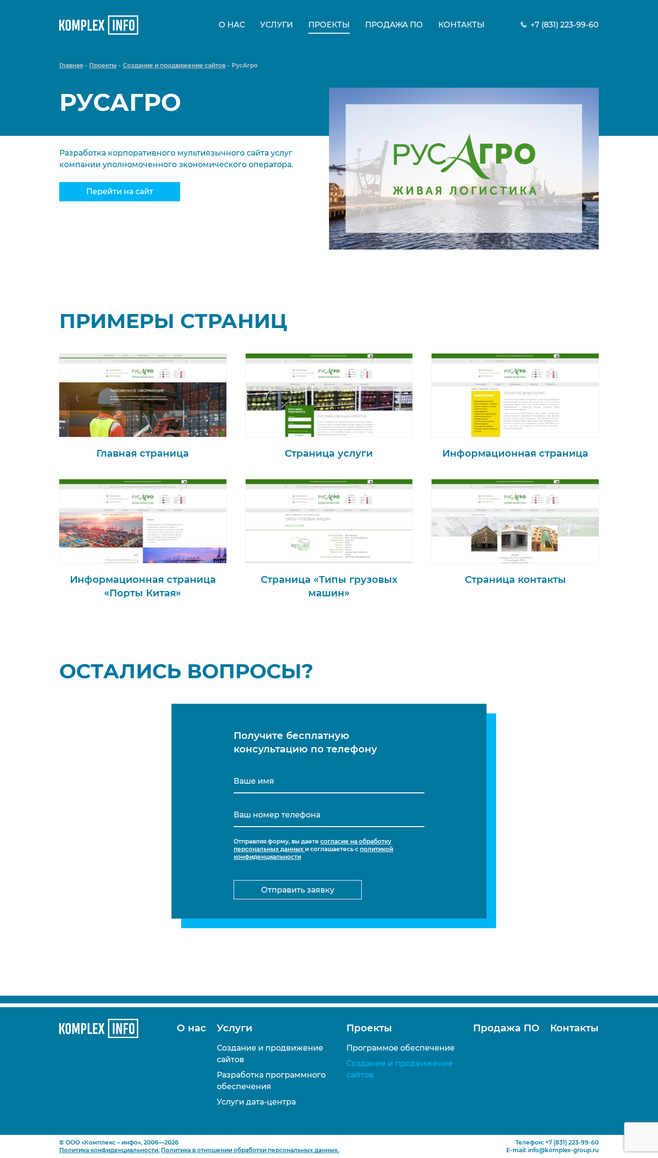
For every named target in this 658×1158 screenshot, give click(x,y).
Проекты (329, 24)
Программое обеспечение (400, 1048)
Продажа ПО (394, 24)
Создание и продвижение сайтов (174, 65)
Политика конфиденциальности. (109, 1150)
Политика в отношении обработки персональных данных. (250, 1150)
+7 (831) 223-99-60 (564, 24)
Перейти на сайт (119, 191)
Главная (71, 65)
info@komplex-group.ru (563, 1150)
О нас (232, 24)
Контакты (461, 24)
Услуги (276, 24)
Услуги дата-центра (256, 1101)
